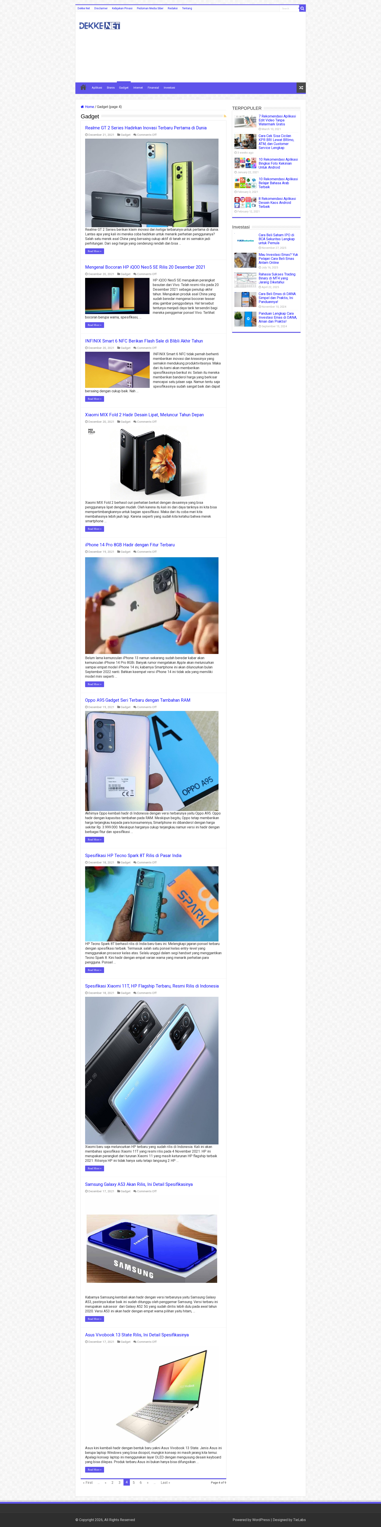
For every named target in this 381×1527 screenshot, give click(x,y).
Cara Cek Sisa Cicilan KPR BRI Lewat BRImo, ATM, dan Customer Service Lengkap (276, 142)
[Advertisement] (222, 47)
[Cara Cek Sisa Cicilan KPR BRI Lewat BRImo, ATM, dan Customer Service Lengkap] (245, 141)
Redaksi (173, 8)
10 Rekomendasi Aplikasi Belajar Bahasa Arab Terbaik (278, 183)
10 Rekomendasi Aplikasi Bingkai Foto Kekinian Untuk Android (278, 163)
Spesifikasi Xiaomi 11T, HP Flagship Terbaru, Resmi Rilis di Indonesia (152, 986)
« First (88, 1483)
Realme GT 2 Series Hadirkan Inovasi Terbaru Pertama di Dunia (146, 127)
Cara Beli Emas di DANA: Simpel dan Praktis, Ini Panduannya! (277, 298)
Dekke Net (84, 8)
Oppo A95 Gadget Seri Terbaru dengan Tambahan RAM (137, 700)
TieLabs (299, 1520)
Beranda (83, 87)
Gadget (124, 87)
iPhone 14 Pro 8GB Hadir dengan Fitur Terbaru (130, 544)
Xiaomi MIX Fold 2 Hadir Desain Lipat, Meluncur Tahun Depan (144, 414)
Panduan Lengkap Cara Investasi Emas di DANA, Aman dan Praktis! (278, 317)
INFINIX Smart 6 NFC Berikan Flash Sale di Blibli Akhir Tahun (144, 341)
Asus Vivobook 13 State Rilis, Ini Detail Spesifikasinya (137, 1334)
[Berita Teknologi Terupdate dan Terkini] (100, 25)
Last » (165, 1483)
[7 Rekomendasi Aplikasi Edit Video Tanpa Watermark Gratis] (245, 120)
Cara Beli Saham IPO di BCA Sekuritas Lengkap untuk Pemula (277, 239)
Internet (138, 87)
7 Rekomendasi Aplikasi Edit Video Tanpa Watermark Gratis (277, 120)
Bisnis (111, 87)
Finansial (153, 87)
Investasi (169, 87)
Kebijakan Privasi (122, 8)
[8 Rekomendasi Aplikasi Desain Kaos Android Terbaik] (245, 202)
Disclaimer (101, 8)
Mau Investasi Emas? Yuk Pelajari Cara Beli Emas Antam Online (278, 259)
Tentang (187, 8)
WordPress (261, 1520)
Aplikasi (97, 87)
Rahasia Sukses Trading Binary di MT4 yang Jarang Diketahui (277, 278)
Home (89, 107)
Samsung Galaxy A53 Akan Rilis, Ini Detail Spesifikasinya (139, 1184)
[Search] (302, 8)
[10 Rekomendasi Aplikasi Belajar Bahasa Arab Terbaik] (245, 182)
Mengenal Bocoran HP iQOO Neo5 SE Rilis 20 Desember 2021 (145, 267)
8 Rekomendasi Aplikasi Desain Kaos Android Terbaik (277, 203)
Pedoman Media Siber (150, 8)
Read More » (94, 251)
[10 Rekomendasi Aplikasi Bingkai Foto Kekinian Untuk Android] (245, 163)
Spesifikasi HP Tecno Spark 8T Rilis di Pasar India (133, 855)
